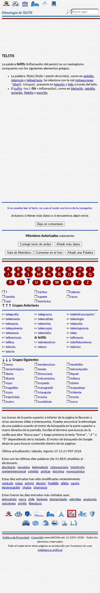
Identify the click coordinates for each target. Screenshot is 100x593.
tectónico (44, 301)
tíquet (74, 374)
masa (19, 483)
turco (74, 402)
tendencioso (46, 365)
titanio (10, 378)
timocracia (45, 374)
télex (73, 333)
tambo (10, 297)
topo (9, 383)
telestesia (12, 333)
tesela (42, 369)
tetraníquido (79, 369)
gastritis (42, 93)
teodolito (76, 365)
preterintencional (14, 471)
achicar (45, 471)
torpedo (43, 383)
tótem (74, 383)
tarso (73, 297)
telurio (10, 352)
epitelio (88, 76)
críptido (33, 471)
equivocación (11, 487)
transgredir (45, 388)
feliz (70, 84)
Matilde (53, 483)
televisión (44, 333)
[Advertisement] (50, 36)
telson (42, 347)
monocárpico (75, 471)
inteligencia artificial (50, 550)
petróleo (75, 499)
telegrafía (12, 314)
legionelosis (40, 467)
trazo (9, 392)
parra (22, 499)
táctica (42, 292)
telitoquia (76, 338)
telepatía (76, 324)
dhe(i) (17, 84)
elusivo (41, 483)
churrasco (40, 487)
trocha (42, 397)
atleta (65, 483)
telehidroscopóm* (83, 314)
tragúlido (12, 388)
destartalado (58, 499)
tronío (74, 397)
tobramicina (46, 378)
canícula (7, 483)
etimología (9, 499)
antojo (29, 483)
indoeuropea (84, 80)
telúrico (75, 347)
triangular (44, 392)
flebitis (28, 93)
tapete (42, 297)
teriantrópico (15, 369)
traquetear (77, 388)
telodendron (46, 342)
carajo (75, 483)
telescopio (45, 328)
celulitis (90, 89)
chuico (26, 487)
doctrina (58, 471)
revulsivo (23, 467)
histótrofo (77, 467)
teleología (77, 319)
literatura (35, 503)
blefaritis (77, 89)
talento (75, 292)
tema (9, 365)
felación (59, 84)
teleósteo (44, 324)
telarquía (17, 80)
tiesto (9, 374)
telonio (10, 347)
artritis (22, 503)
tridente (75, 392)
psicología (9, 503)
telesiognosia (79, 328)
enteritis (17, 93)
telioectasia (34, 80)
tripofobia (13, 397)
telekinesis (13, 319)
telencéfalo (45, 319)
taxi (8, 301)
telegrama (45, 314)
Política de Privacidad (16, 537)
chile (31, 499)
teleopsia (12, 324)
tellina (10, 342)
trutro (10, 402)
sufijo (18, 89)
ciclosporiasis (59, 467)
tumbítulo (45, 402)
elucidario (8, 467)
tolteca (75, 378)
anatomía (90, 499)
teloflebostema (80, 342)
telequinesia (14, 328)
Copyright (37, 537)
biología (42, 499)
